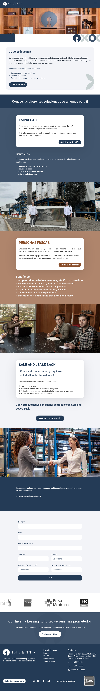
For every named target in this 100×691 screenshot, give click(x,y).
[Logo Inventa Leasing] (12, 4)
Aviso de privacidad (66, 681)
